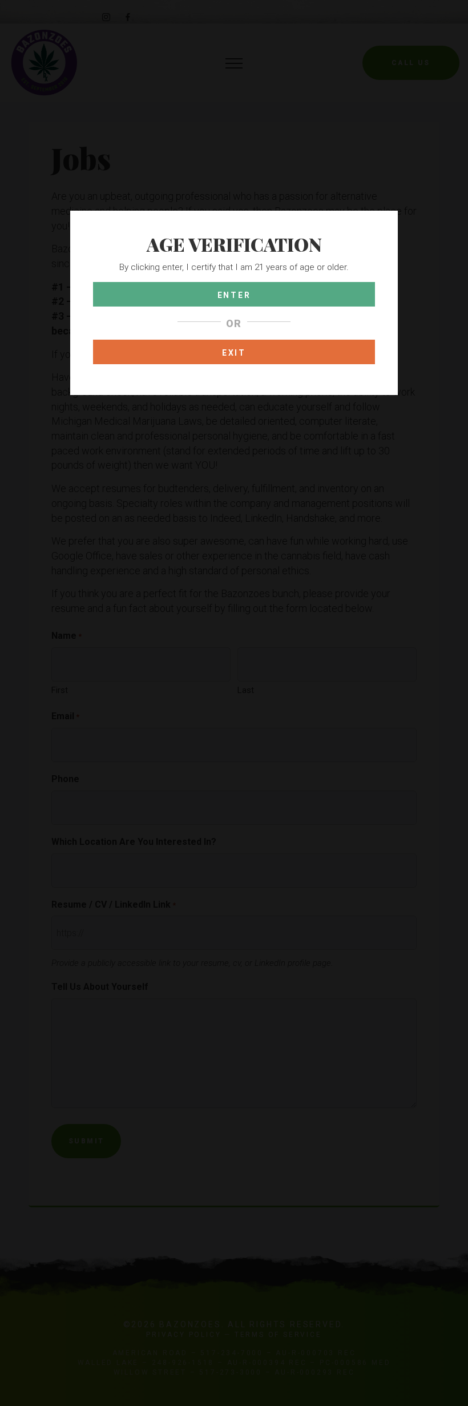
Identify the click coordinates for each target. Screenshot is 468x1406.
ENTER (234, 295)
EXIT (234, 352)
